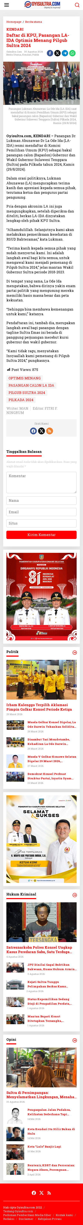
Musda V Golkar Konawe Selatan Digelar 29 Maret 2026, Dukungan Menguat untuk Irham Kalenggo (51, 759)
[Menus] (6, 5)
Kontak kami (64, 1215)
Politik (35, 54)
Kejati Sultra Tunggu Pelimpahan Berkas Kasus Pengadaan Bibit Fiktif (46, 984)
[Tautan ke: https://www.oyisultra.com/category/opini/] (74, 1040)
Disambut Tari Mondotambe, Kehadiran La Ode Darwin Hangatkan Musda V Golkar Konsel (48, 741)
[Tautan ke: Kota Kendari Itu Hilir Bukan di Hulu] (15, 1133)
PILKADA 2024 (21, 400)
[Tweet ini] (57, 53)
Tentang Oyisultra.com (18, 1211)
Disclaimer (26, 1219)
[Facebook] (33, 431)
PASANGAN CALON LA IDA (31, 385)
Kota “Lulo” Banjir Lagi (44, 1146)
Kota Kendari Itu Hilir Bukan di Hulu (51, 1131)
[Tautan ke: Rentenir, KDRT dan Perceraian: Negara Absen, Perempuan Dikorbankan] (15, 1168)
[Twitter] (41, 431)
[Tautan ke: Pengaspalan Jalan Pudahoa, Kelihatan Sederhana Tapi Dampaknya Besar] (15, 1115)
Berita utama (13, 54)
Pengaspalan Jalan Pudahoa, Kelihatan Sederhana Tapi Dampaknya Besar (48, 1112)
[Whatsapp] (72, 53)
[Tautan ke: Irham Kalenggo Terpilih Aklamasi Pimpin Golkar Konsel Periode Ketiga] (41, 680)
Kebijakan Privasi (50, 1219)
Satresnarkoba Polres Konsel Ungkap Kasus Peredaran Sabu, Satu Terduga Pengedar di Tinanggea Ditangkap (39, 949)
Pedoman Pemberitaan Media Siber (27, 1215)
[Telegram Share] (65, 53)
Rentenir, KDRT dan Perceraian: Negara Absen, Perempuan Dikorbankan (51, 1167)
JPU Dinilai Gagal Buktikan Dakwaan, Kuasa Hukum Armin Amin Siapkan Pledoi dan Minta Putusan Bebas (51, 967)
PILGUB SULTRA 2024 (27, 392)
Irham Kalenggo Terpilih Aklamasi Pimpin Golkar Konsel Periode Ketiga (39, 707)
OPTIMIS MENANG (25, 378)
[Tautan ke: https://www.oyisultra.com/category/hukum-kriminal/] (74, 895)
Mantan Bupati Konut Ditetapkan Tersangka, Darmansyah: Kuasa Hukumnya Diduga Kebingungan (51, 1018)
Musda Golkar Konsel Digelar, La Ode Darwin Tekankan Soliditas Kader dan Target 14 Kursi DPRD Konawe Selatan (51, 724)
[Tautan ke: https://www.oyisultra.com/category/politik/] (74, 652)
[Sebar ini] (50, 53)
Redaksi (8, 1219)
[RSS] (49, 431)
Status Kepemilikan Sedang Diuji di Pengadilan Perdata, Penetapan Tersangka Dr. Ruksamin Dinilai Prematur (48, 1001)
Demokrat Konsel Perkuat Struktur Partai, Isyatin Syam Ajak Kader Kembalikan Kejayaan (49, 776)
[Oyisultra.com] (42, 4)
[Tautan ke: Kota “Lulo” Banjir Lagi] (15, 1151)
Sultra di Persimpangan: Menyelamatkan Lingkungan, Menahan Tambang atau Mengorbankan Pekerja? (41, 1095)
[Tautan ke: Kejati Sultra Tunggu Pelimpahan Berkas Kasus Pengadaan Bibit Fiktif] (15, 984)
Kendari (26, 54)
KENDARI (15, 29)
